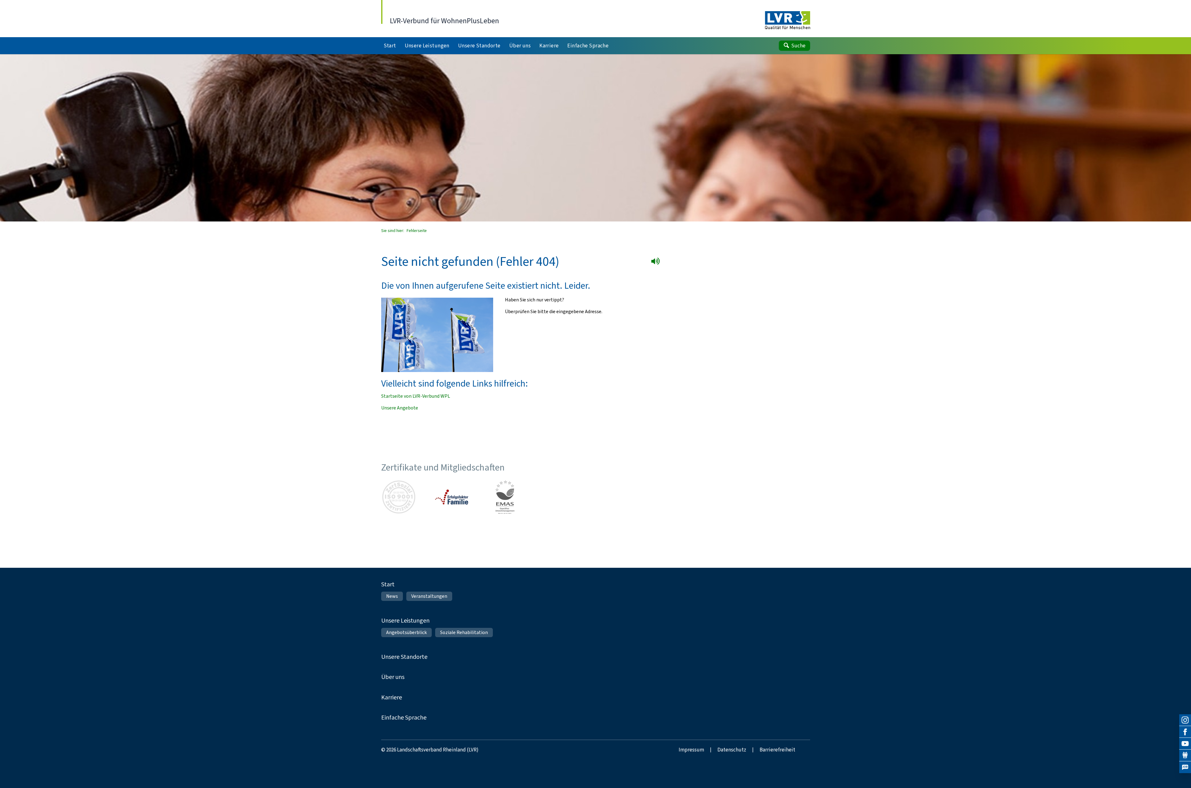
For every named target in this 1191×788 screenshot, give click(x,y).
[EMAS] (505, 497)
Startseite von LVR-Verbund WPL (415, 396)
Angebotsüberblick (406, 632)
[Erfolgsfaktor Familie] (452, 497)
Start (388, 584)
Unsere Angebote (399, 408)
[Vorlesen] (656, 262)
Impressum (691, 749)
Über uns (392, 677)
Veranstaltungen (429, 596)
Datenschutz (731, 749)
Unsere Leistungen (405, 620)
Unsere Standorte (404, 657)
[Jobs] (1185, 767)
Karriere (391, 697)
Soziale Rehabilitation (464, 632)
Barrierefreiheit (777, 749)
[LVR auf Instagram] (1185, 720)
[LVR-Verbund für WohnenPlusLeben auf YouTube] (1185, 744)
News (392, 596)
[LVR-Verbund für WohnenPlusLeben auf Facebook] (1185, 732)
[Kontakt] (1185, 755)
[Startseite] (787, 20)
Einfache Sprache (403, 717)
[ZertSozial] (399, 497)
